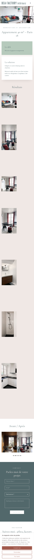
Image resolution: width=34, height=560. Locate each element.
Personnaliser (17, 552)
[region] (17, 546)
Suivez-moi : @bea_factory (17, 531)
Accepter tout (17, 548)
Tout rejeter (17, 556)
